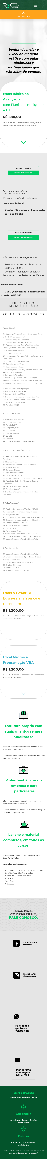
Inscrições (23, 17)
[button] (35, 6)
